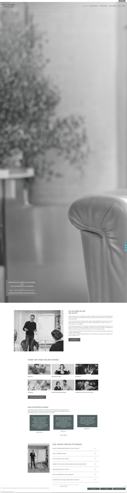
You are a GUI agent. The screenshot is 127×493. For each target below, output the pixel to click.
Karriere (119, 5)
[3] (64, 435)
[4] (66, 435)
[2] (63, 435)
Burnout (78, 376)
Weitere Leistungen (112, 5)
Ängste (30, 376)
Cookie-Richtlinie (3, 491)
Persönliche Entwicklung (84, 392)
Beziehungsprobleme (59, 392)
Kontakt (123, 5)
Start (84, 5)
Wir (86, 5)
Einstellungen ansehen (119, 488)
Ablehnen (106, 488)
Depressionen (56, 376)
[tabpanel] (40, 424)
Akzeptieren (93, 488)
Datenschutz (8, 491)
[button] (125, 486)
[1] (61, 435)
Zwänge (30, 392)
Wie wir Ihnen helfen (103, 5)
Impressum (12, 491)
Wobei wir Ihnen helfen (93, 5)
